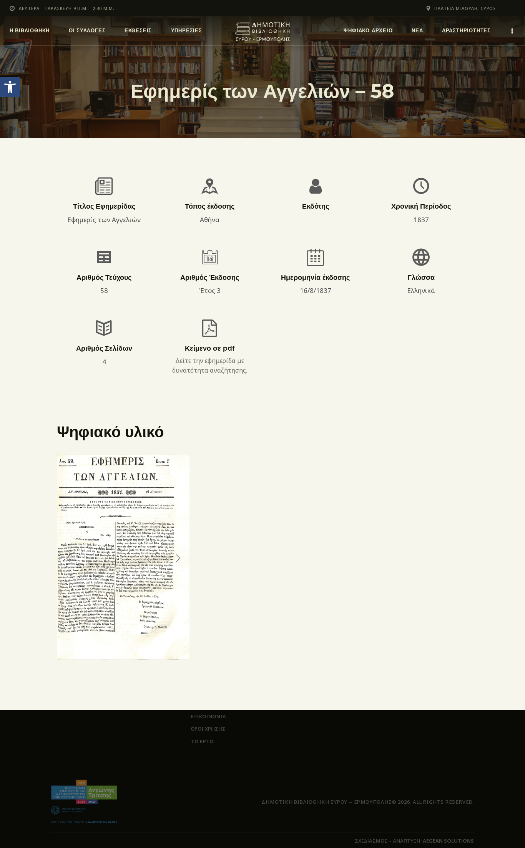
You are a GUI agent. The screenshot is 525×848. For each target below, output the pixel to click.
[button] (10, 87)
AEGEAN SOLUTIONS (448, 840)
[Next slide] (177, 558)
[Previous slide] (69, 558)
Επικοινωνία (208, 716)
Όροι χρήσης (208, 728)
